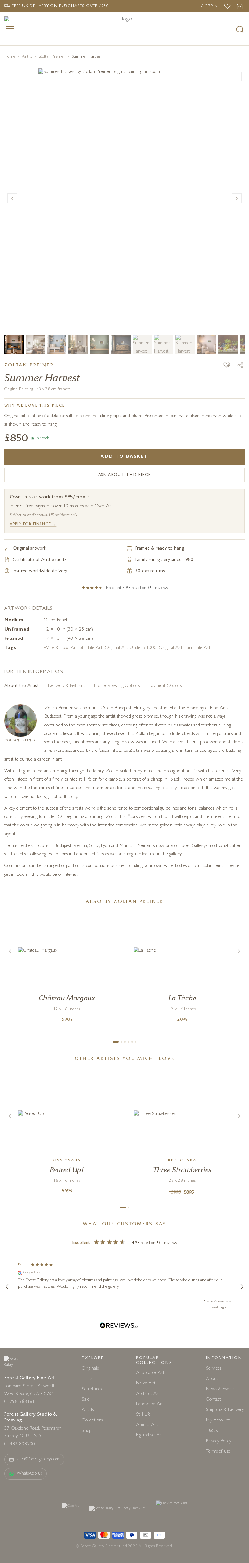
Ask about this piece (124, 475)
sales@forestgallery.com (38, 1459)
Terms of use (218, 1451)
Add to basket (124, 457)
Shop (86, 1431)
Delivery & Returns (66, 686)
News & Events (220, 1389)
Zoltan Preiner (52, 57)
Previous (12, 198)
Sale (85, 1399)
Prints (87, 1379)
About (212, 1379)
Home (9, 57)
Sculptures (92, 1389)
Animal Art (147, 1425)
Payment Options (165, 686)
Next (237, 198)
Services (213, 1368)
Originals (90, 1368)
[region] (124, 1287)
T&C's (212, 1431)
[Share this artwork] (240, 365)
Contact (213, 1399)
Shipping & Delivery (225, 1410)
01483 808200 (19, 1444)
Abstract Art (148, 1394)
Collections (92, 1420)
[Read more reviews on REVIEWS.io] (119, 1326)
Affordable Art (150, 1373)
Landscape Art (150, 1404)
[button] (226, 366)
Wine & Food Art (60, 648)
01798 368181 (19, 1402)
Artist (27, 57)
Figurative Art (149, 1435)
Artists (88, 1410)
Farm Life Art (198, 648)
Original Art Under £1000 (131, 648)
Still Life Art (91, 648)
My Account (218, 1420)
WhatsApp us (29, 1473)
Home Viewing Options (117, 686)
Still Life (143, 1414)
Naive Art (145, 1383)
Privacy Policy (218, 1441)
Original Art (170, 648)
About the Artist (21, 686)
